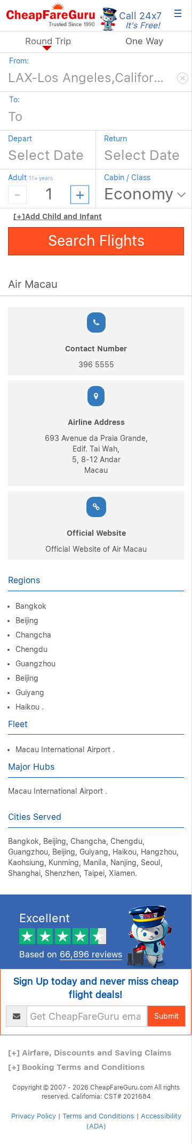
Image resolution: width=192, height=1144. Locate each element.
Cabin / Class (127, 177)
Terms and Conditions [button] (98, 1116)
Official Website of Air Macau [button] (96, 549)
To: (14, 99)
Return (115, 138)
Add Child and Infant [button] (57, 216)
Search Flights (96, 240)
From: (19, 61)
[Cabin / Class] (146, 194)
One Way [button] (144, 41)
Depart (20, 138)
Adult (30, 177)
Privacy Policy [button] (33, 1116)
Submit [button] (166, 1016)
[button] (50, 14)
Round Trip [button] (48, 41)
